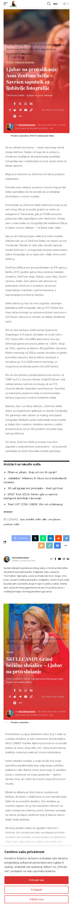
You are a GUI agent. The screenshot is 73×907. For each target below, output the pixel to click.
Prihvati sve (36, 880)
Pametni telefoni (24, 62)
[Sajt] (51, 559)
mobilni (30, 519)
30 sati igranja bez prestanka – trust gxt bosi (35, 488)
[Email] (25, 110)
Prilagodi (36, 889)
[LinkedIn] (68, 559)
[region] (36, 876)
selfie (38, 519)
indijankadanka (27, 125)
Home (10, 44)
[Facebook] (55, 559)
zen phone (54, 519)
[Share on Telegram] (20, 110)
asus (22, 519)
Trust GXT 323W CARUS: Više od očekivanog (35, 504)
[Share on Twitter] (20, 104)
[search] (48, 4)
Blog (21, 44)
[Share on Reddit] (14, 110)
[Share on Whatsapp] (25, 104)
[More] (20, 116)
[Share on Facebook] (14, 104)
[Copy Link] (31, 110)
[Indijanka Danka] (13, 3)
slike (44, 519)
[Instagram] (64, 559)
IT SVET (10, 62)
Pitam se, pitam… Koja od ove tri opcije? (32, 472)
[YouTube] (59, 559)
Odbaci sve (36, 899)
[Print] (14, 116)
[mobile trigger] (7, 3)
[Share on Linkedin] (31, 104)
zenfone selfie (11, 524)
